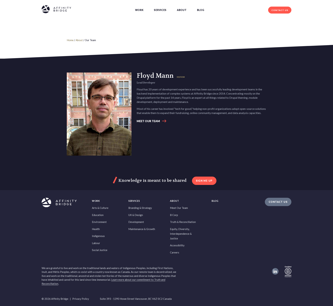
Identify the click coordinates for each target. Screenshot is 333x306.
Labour (96, 243)
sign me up (204, 180)
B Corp (174, 214)
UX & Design (135, 214)
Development (136, 221)
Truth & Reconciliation (183, 221)
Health (96, 229)
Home (70, 40)
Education (98, 214)
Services (160, 9)
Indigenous (98, 235)
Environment (99, 221)
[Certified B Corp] (288, 271)
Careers (174, 252)
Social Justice (99, 250)
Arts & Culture (100, 207)
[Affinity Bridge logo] (56, 9)
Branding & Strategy (140, 207)
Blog (200, 9)
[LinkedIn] (275, 271)
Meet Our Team (148, 121)
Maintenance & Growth (141, 229)
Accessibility (177, 245)
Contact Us (279, 10)
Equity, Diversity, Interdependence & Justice (181, 233)
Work (139, 9)
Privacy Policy (80, 298)
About (182, 9)
